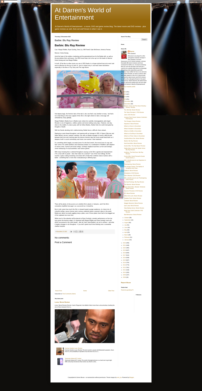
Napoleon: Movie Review (131, 123)
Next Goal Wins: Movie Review (133, 143)
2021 (124, 245)
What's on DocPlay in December (133, 133)
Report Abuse (126, 282)
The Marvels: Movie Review (132, 184)
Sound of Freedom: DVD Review (133, 191)
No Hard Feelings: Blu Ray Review (134, 182)
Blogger (131, 377)
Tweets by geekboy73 (127, 290)
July (125, 225)
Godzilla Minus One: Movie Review (134, 138)
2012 (124, 267)
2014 (124, 262)
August (126, 222)
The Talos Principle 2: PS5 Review (134, 112)
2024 (124, 96)
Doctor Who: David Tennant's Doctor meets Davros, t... (134, 157)
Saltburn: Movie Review (131, 170)
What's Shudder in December (132, 128)
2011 (124, 270)
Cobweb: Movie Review (131, 200)
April (125, 232)
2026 (124, 92)
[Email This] (74, 231)
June (126, 227)
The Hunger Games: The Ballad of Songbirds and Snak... (134, 167)
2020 (124, 248)
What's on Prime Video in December (134, 136)
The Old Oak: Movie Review (132, 110)
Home (85, 290)
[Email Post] (71, 231)
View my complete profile (128, 86)
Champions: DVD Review (131, 173)
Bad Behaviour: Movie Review (132, 214)
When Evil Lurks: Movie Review (133, 196)
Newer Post (58, 290)
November (127, 104)
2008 (124, 277)
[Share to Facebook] (80, 231)
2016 (124, 257)
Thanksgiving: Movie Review (132, 164)
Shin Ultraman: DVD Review (132, 175)
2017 (124, 255)
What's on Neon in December (132, 126)
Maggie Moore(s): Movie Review (133, 203)
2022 (124, 243)
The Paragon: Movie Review (132, 121)
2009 (124, 275)
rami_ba (119, 377)
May (125, 230)
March (126, 235)
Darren (132, 51)
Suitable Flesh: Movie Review (132, 198)
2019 (124, 250)
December (127, 101)
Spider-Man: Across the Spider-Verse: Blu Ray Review (135, 149)
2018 (124, 253)
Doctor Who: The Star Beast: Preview (134, 146)
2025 (124, 94)
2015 (124, 260)
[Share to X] (78, 231)
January (126, 240)
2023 (124, 99)
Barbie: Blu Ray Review (131, 141)
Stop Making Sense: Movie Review (134, 208)
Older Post (111, 290)
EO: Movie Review (129, 193)
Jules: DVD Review (129, 115)
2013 (124, 265)
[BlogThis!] (76, 231)
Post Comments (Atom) (69, 294)
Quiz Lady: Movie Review (131, 205)
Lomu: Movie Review (62, 302)
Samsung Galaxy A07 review (73, 358)
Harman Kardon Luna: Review (73, 348)
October (126, 217)
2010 (124, 272)
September (127, 220)
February (127, 237)
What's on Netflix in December (132, 131)
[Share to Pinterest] (82, 231)
